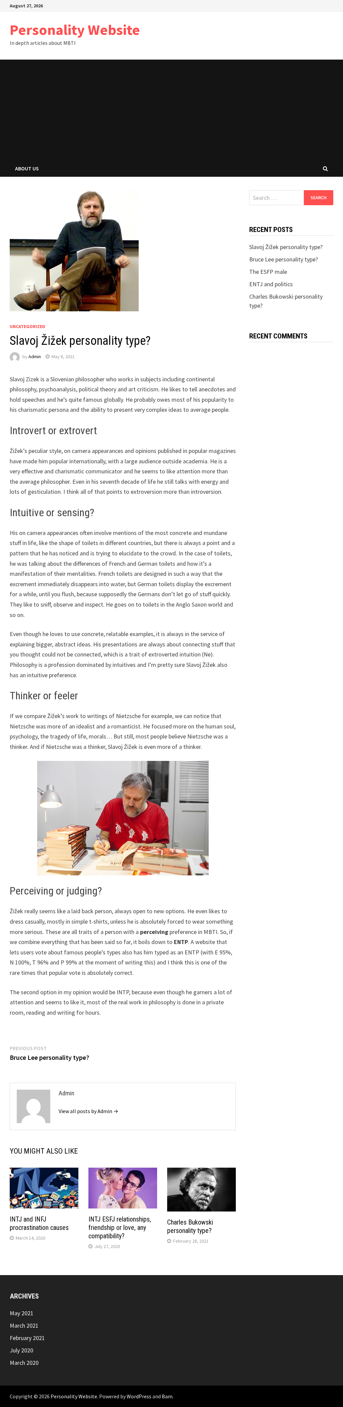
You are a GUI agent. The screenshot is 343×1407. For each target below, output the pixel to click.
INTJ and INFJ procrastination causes (39, 1223)
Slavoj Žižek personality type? (286, 247)
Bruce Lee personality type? (283, 259)
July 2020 (21, 1350)
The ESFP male (268, 272)
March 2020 (24, 1362)
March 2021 (24, 1325)
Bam (167, 1396)
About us (27, 168)
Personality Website (75, 29)
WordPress (139, 1396)
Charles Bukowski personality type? (190, 1226)
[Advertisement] (171, 110)
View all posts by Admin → (88, 1111)
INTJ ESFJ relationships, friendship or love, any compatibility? (119, 1227)
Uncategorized (27, 326)
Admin (34, 357)
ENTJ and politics (271, 284)
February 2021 (27, 1338)
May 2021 (21, 1313)
